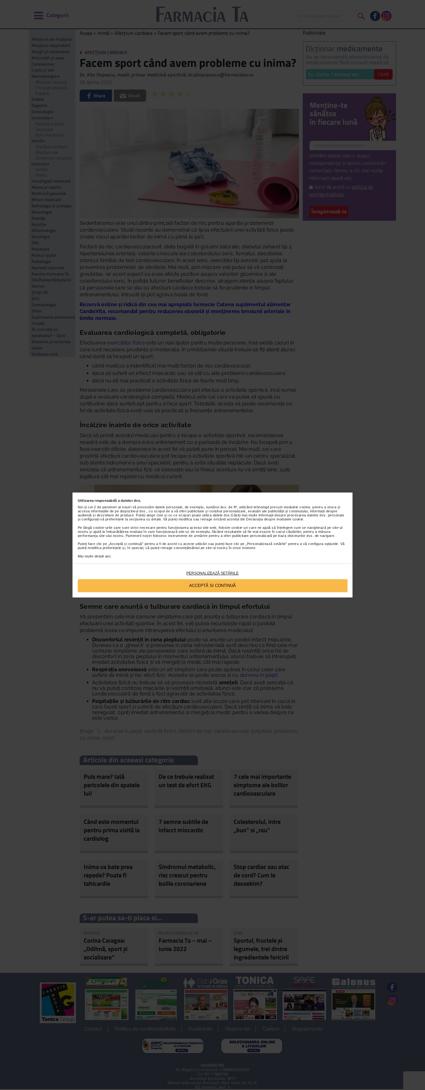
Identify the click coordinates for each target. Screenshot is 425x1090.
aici (108, 556)
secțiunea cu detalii (145, 519)
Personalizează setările (212, 573)
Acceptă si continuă (212, 585)
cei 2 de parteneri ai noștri (109, 507)
